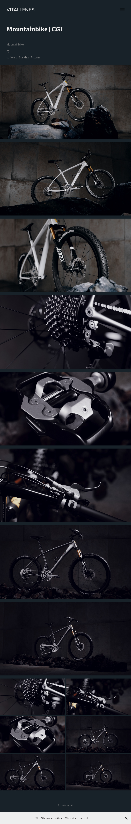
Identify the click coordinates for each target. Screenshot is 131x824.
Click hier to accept (76, 818)
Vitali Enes (20, 9)
